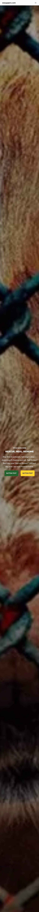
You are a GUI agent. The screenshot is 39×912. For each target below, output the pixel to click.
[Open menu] (35, 3)
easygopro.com (9, 3)
